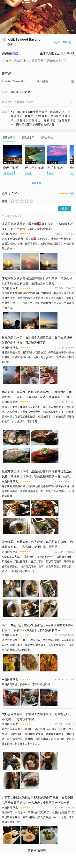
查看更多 (38, 183)
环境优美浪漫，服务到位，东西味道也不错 (26, 684)
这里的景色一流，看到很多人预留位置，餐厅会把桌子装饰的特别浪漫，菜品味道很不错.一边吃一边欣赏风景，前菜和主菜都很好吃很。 (38, 357)
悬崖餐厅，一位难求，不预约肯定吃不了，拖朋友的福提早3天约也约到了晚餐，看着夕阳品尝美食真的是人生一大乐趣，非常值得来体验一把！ (38, 817)
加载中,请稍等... (38, 850)
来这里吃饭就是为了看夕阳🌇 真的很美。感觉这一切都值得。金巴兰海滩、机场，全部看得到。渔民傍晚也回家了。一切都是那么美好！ (38, 243)
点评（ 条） (64, 42)
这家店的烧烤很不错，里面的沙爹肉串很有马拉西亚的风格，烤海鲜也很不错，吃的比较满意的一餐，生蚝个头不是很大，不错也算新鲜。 (38, 491)
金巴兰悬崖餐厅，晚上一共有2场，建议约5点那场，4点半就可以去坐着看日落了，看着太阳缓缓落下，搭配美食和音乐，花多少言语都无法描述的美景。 (38, 644)
